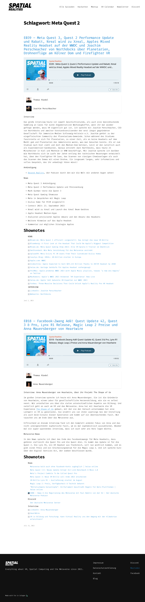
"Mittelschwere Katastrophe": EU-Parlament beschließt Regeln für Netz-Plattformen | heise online (73, 488)
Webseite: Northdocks (40, 294)
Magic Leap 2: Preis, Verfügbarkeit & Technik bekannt (57, 483)
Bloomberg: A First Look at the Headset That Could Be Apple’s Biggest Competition (72, 243)
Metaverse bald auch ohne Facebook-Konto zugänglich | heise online (64, 466)
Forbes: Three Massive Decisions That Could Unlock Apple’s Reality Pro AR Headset (72, 283)
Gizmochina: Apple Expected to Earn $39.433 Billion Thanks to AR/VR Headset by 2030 (73, 264)
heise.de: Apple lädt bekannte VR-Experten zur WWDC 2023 (58, 280)
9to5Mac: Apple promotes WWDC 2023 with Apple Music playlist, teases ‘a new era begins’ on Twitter (75, 272)
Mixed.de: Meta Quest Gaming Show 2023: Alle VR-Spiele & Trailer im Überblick (69, 247)
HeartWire (34, 513)
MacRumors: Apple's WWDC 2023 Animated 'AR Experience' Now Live (62, 277)
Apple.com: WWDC (38, 260)
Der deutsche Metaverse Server (45, 503)
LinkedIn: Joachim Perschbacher (45, 291)
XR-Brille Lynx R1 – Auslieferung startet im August (56, 480)
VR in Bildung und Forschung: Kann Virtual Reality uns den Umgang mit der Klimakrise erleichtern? (73, 517)
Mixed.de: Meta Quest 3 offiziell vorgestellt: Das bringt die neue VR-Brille (69, 240)
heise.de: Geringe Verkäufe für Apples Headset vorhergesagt (60, 267)
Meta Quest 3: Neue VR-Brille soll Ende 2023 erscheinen (58, 477)
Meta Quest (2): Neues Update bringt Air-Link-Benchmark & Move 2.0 (64, 470)
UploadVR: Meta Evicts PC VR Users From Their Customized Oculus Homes (65, 254)
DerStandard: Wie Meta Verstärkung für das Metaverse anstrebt (61, 250)
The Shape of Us (44, 409)
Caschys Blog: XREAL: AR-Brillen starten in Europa (55, 257)
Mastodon (135, 568)
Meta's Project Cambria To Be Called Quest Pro (53, 473)
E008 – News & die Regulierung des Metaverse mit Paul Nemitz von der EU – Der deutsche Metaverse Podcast (74, 494)
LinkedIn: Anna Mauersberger (44, 510)
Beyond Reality (36, 173)
